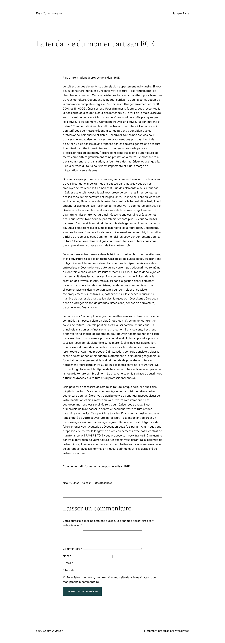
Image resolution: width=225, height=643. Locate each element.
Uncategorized (103, 482)
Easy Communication (49, 13)
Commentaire (72, 548)
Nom (67, 556)
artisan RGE (112, 77)
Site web (68, 570)
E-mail (68, 563)
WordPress (182, 630)
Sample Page (180, 13)
